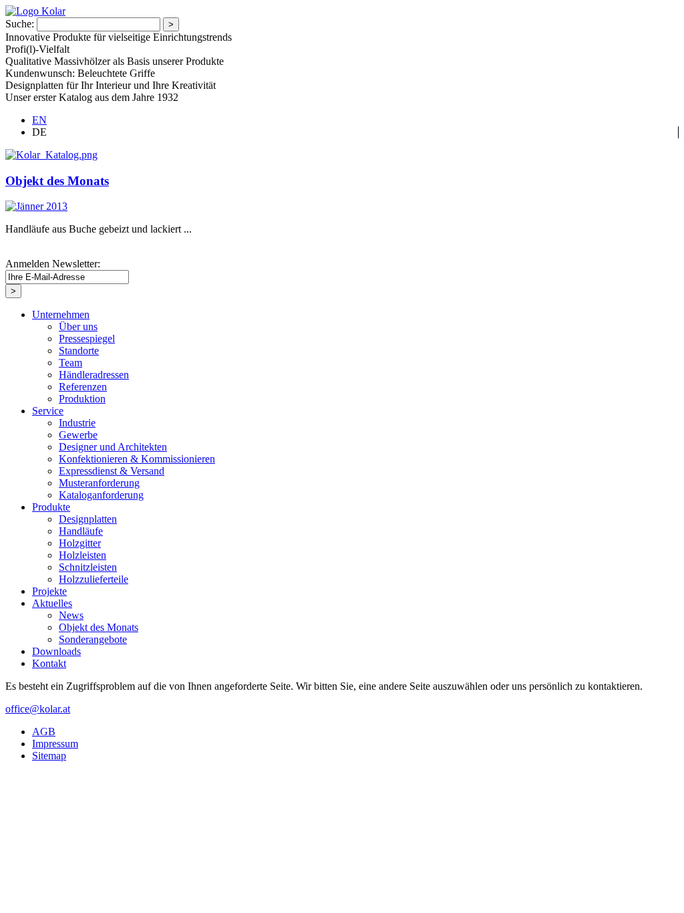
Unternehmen (61, 314)
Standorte (79, 350)
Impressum (55, 743)
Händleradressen (94, 374)
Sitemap (49, 755)
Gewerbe (78, 434)
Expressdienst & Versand (111, 471)
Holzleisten (82, 555)
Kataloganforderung (101, 495)
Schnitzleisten (88, 567)
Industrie (77, 422)
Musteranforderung (99, 483)
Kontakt (49, 663)
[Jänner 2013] (36, 206)
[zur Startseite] (35, 11)
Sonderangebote (93, 639)
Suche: (19, 23)
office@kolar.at (37, 708)
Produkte (51, 507)
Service (47, 410)
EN (39, 120)
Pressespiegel (87, 338)
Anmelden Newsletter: (52, 263)
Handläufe (81, 531)
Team (70, 362)
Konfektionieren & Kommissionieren (137, 459)
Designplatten (88, 519)
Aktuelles (52, 603)
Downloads (56, 651)
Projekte (49, 591)
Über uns (78, 326)
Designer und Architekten (113, 446)
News (71, 615)
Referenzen (83, 386)
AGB (43, 731)
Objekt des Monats (57, 181)
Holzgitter (80, 543)
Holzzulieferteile (93, 579)
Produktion (82, 398)
